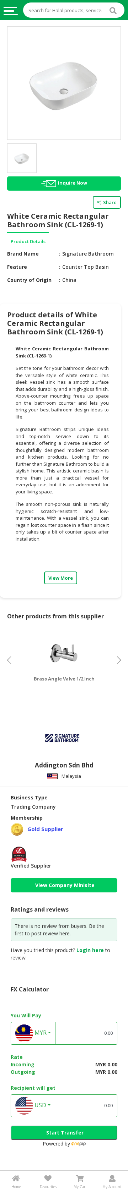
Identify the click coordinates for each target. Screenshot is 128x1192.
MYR (40, 1033)
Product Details (28, 241)
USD (39, 1105)
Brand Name (23, 253)
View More (60, 578)
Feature (17, 266)
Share (110, 202)
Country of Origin (29, 280)
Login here (90, 950)
